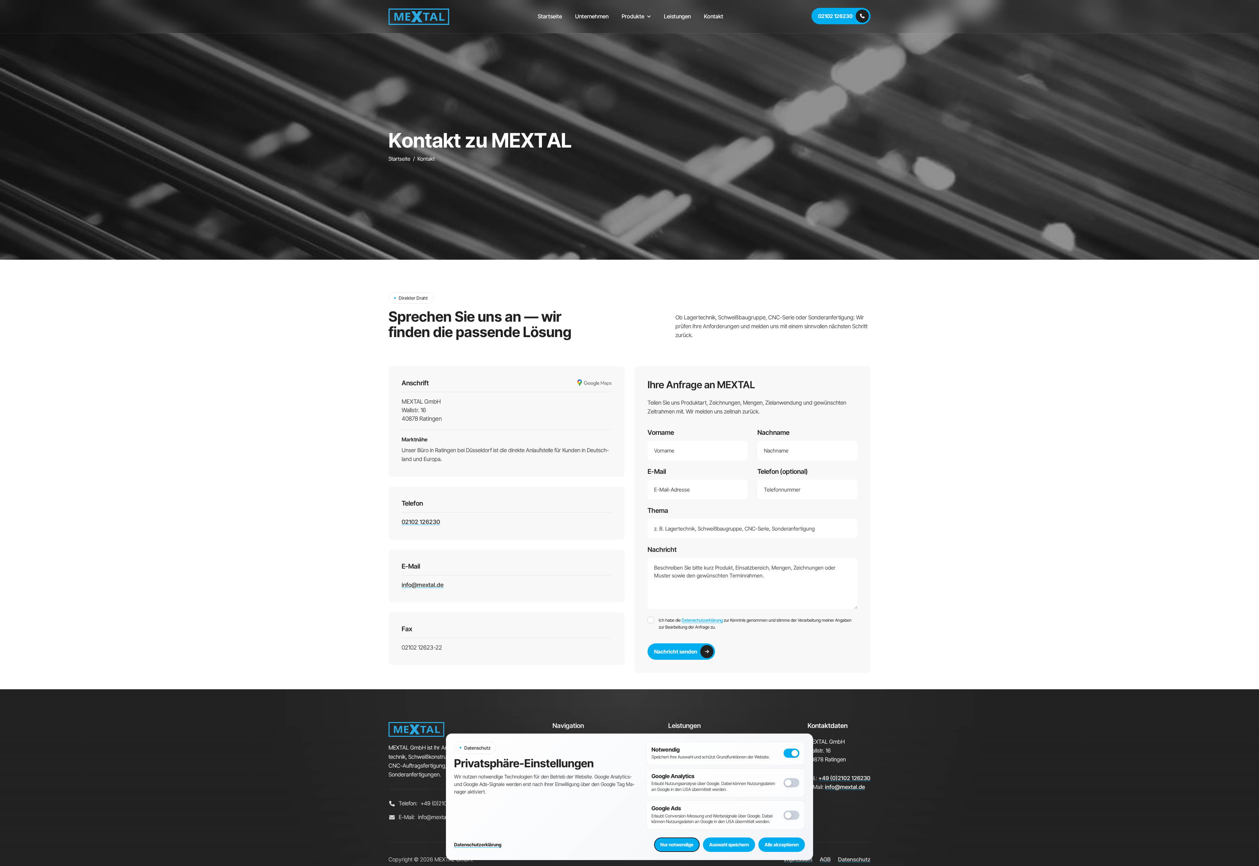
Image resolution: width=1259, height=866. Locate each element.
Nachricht (662, 549)
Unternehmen (592, 16)
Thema (658, 510)
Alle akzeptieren (782, 844)
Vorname (661, 432)
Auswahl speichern (729, 844)
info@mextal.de (423, 584)
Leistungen (677, 16)
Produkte (633, 16)
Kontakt (713, 16)
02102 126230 (835, 16)
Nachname (773, 432)
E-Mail (657, 471)
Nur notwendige (676, 844)
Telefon (782, 471)
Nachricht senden (675, 651)
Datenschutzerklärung (702, 620)
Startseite (550, 16)
